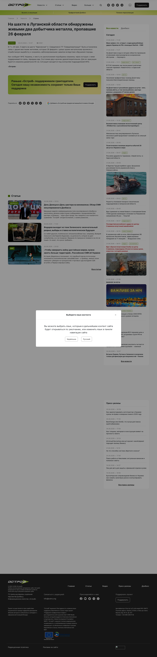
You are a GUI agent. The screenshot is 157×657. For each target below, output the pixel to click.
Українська (71, 339)
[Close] (115, 315)
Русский (86, 339)
